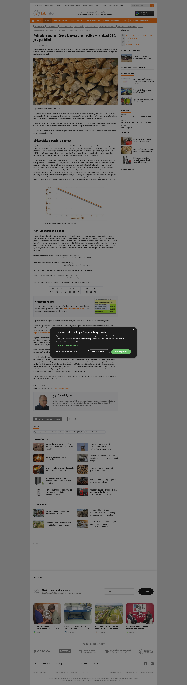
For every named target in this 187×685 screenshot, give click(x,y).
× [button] (133, 329)
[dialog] (93, 342)
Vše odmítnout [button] (99, 352)
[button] (93, 345)
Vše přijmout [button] (121, 352)
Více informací (74, 341)
